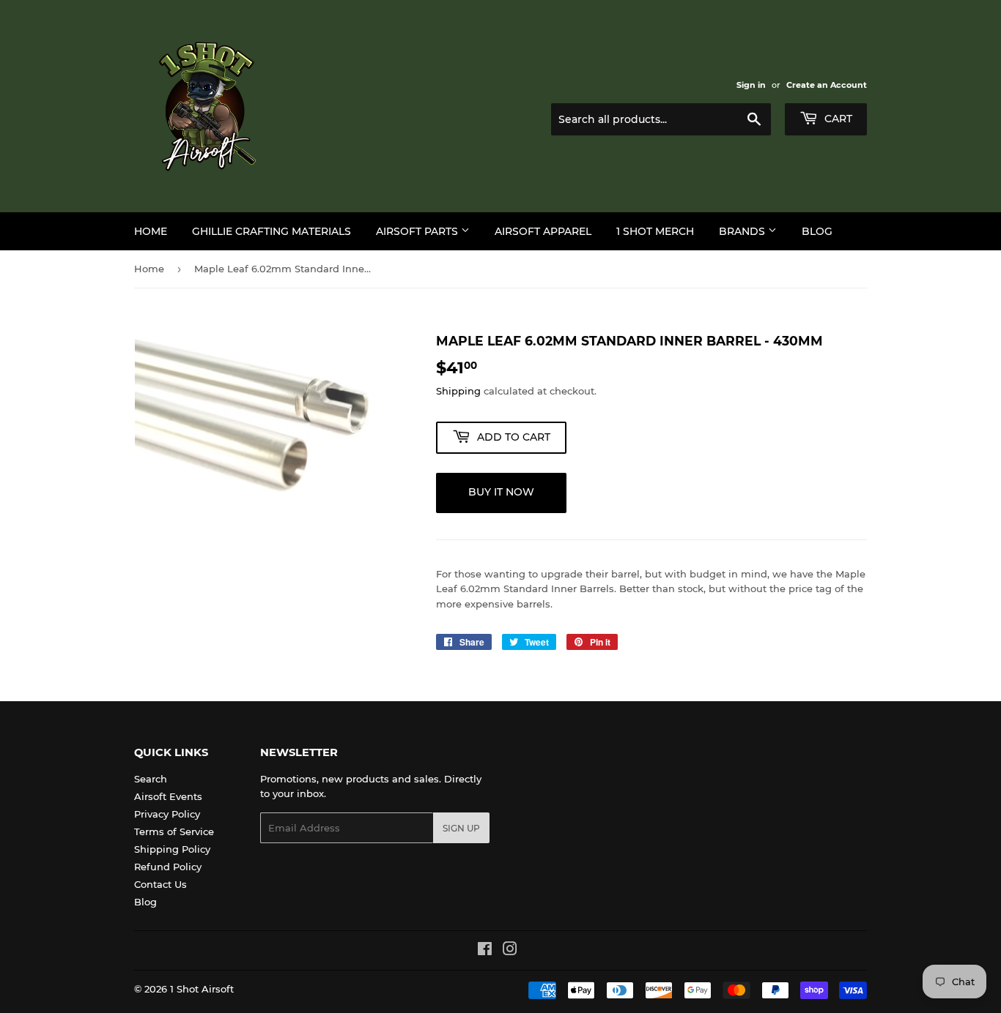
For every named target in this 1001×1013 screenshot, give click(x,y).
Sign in (751, 85)
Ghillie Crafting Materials (271, 231)
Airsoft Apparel (543, 231)
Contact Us (160, 884)
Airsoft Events (168, 796)
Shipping (458, 391)
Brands (743, 231)
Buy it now (501, 491)
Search (150, 779)
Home (150, 231)
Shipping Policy (172, 849)
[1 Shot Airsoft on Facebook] (484, 951)
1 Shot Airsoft (202, 989)
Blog (817, 231)
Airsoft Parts (418, 231)
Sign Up (461, 828)
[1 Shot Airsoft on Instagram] (510, 951)
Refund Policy (168, 866)
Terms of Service (174, 831)
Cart (836, 118)
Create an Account (826, 85)
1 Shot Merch (655, 231)
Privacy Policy (167, 814)
